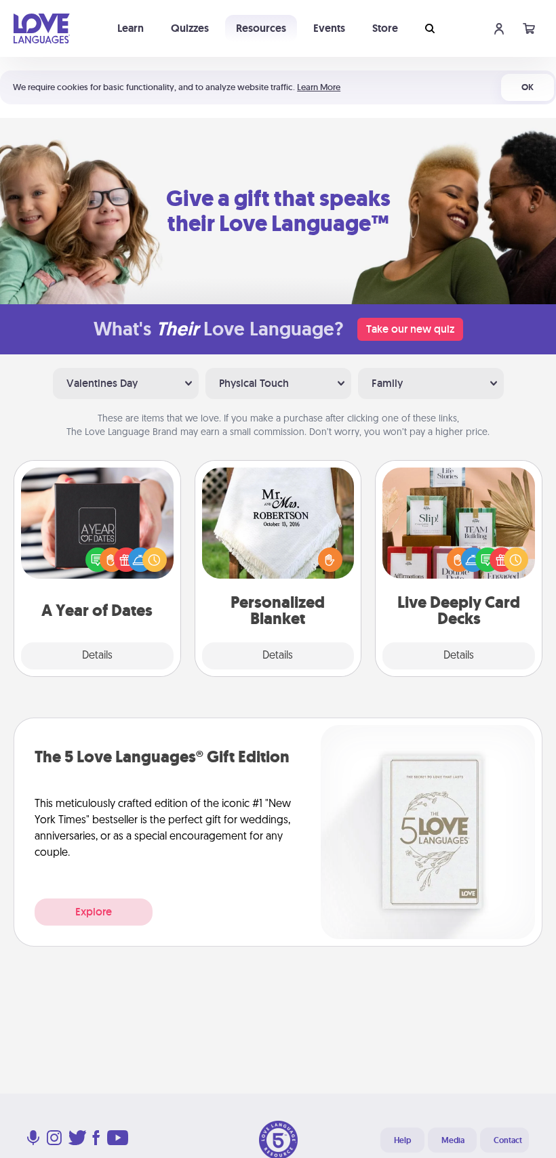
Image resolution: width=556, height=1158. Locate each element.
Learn (130, 28)
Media (452, 1140)
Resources (261, 28)
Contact (508, 1140)
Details (97, 655)
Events (329, 28)
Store (385, 28)
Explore (93, 912)
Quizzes (190, 28)
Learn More (318, 87)
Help (402, 1140)
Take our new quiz (410, 329)
